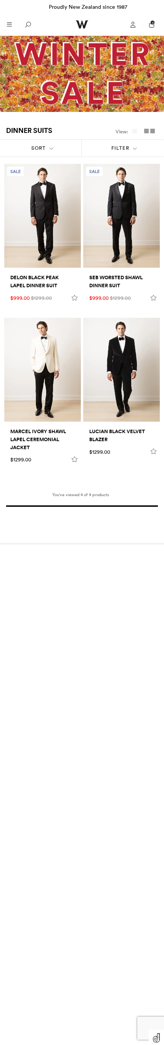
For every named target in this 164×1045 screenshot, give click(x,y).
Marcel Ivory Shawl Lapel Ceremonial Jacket (38, 439)
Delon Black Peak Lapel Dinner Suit (34, 281)
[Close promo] (154, 7)
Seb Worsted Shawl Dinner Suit (116, 281)
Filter (120, 148)
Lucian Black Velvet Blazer (117, 435)
